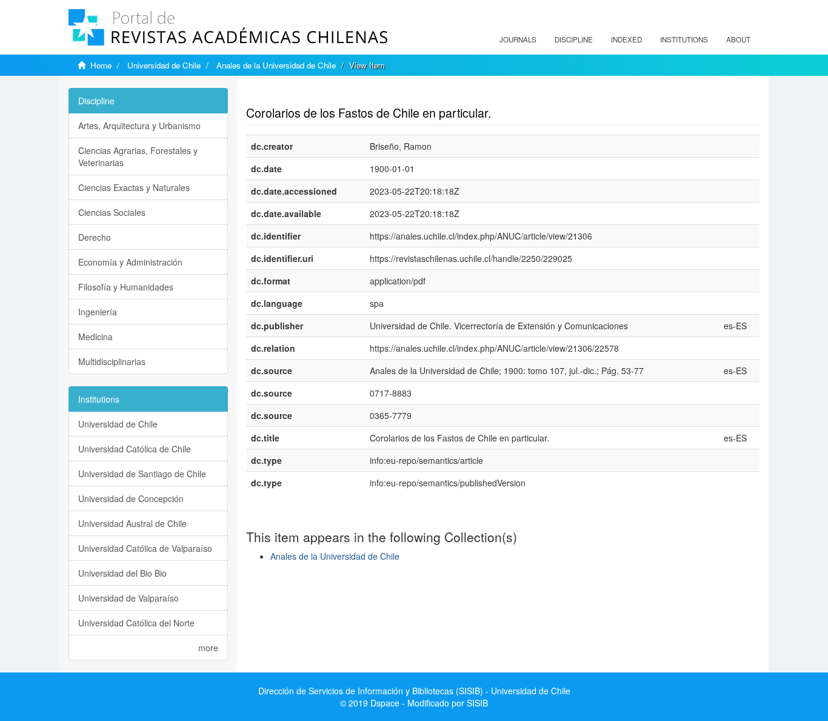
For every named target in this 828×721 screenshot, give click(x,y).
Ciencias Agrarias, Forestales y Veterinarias (138, 156)
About (738, 39)
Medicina (95, 336)
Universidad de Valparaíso (128, 598)
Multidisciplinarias (111, 361)
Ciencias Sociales (111, 212)
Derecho (94, 237)
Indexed (626, 39)
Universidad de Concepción (131, 498)
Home (101, 65)
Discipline (574, 39)
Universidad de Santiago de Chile (142, 474)
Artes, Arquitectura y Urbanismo (139, 125)
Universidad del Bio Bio (122, 573)
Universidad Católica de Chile (134, 449)
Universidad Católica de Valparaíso (145, 548)
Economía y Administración (130, 262)
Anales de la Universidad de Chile (276, 65)
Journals (517, 39)
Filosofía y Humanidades (125, 287)
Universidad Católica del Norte (136, 623)
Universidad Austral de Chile (132, 523)
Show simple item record (293, 94)
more (208, 648)
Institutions (684, 39)
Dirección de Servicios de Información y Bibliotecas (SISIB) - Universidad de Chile (414, 691)
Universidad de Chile (164, 65)
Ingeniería (97, 312)
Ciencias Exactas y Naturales (134, 187)
